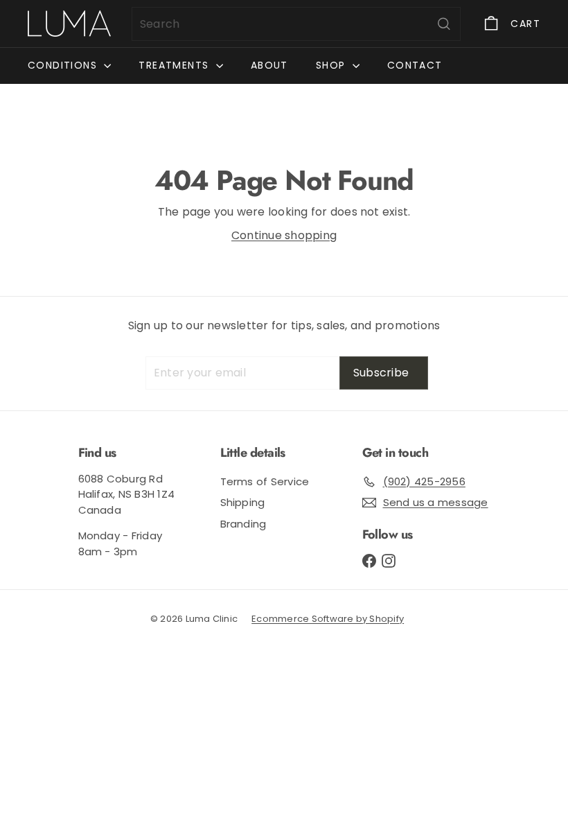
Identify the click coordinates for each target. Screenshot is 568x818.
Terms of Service (265, 481)
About (269, 65)
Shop (332, 65)
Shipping (242, 502)
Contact (415, 65)
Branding (243, 523)
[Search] (444, 24)
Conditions (64, 65)
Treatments (175, 65)
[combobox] (296, 24)
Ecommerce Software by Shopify (327, 618)
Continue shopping (284, 235)
